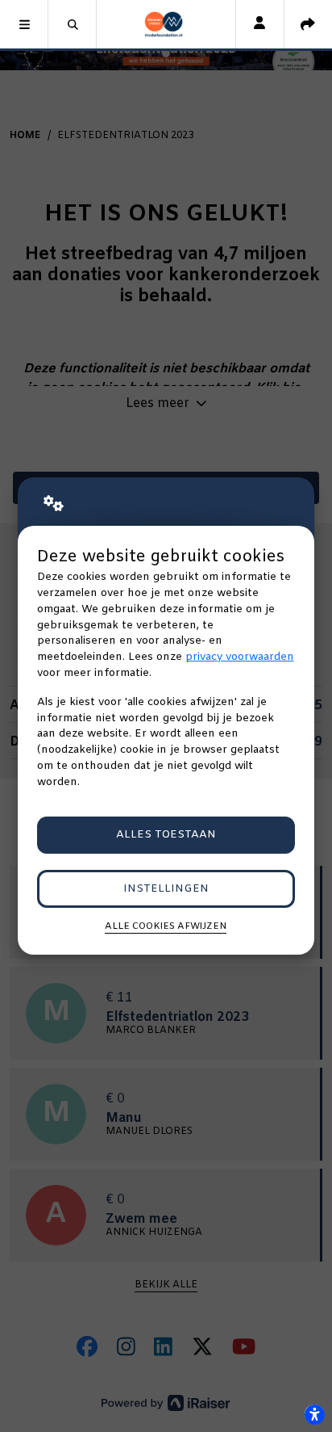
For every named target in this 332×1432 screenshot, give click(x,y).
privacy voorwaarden (239, 657)
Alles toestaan (166, 835)
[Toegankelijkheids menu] (314, 1414)
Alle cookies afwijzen (165, 926)
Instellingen (166, 889)
